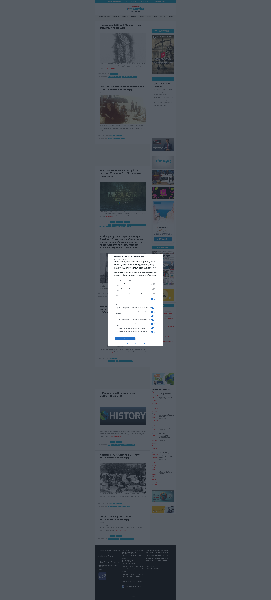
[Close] (160, 256)
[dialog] (135, 300)
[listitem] (135, 280)
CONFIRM (125, 338)
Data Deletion (127, 343)
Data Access (135, 343)
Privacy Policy (143, 343)
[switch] (153, 284)
